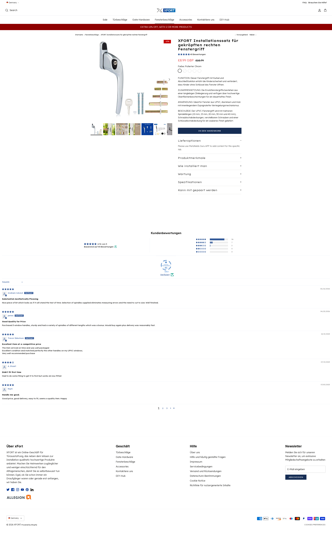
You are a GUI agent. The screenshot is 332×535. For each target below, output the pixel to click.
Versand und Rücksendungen (205, 471)
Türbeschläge (120, 19)
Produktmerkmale (191, 158)
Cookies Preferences (315, 525)
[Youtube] (22, 489)
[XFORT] (166, 10)
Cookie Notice (197, 480)
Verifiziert (165, 274)
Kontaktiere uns (205, 19)
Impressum (196, 461)
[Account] (319, 10)
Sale (105, 19)
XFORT (17, 524)
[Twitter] (7, 489)
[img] (8, 289)
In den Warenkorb (209, 131)
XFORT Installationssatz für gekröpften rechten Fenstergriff (124, 35)
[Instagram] (17, 489)
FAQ (305, 2)
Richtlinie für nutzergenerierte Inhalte (210, 485)
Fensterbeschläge (164, 19)
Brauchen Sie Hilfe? (317, 2)
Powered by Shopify (29, 525)
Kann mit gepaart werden (197, 190)
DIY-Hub (224, 19)
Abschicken (296, 477)
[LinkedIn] (31, 489)
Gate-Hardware (141, 19)
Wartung (184, 174)
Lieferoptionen (189, 140)
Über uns (195, 452)
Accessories (185, 19)
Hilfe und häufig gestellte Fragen (208, 457)
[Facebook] (12, 489)
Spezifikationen (190, 182)
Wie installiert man (192, 166)
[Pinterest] (27, 489)
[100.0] (166, 265)
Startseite (79, 35)
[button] (184, 54)
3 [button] (166, 408)
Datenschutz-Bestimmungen (205, 475)
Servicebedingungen (201, 466)
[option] (131, 79)
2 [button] (162, 408)
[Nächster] (169, 79)
